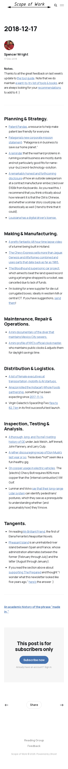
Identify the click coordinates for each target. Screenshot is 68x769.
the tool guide (25, 78)
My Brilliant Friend (34, 531)
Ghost (53, 753)
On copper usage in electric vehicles (32, 468)
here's (32, 582)
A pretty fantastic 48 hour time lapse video (35, 242)
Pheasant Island (19, 542)
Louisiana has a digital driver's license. (33, 218)
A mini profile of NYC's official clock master (35, 343)
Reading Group (34, 740)
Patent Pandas (18, 127)
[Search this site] (55, 5)
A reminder (15, 153)
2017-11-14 (36, 397)
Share (34, 705)
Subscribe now (34, 660)
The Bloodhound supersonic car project (34, 268)
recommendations (49, 88)
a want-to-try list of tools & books (36, 83)
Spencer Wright (16, 54)
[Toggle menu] (61, 5)
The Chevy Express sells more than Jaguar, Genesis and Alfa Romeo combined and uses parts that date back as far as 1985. (36, 257)
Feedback (34, 746)
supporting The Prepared (25, 572)
